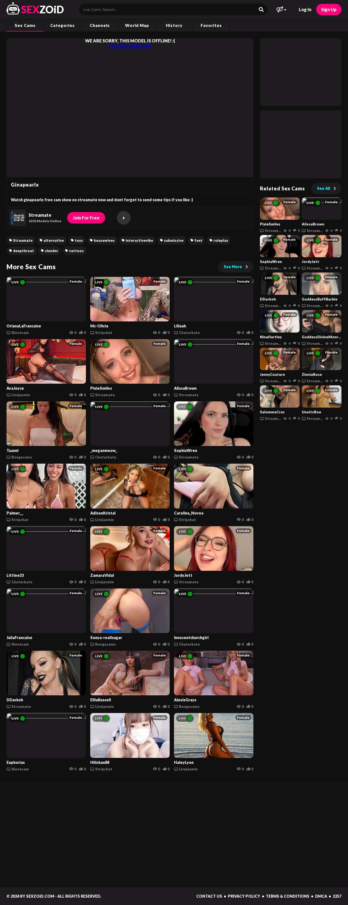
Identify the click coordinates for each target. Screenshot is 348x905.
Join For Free (86, 217)
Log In (305, 9)
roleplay (220, 240)
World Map (137, 25)
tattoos (76, 251)
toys (79, 240)
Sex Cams (25, 25)
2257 (337, 896)
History (174, 25)
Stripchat (103, 332)
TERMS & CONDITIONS (287, 896)
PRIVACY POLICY (244, 896)
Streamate (23, 240)
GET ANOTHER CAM (130, 45)
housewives (104, 240)
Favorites (211, 25)
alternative (54, 240)
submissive (174, 240)
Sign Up (329, 9)
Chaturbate (189, 332)
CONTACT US (209, 896)
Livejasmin (20, 395)
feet (198, 240)
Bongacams (21, 457)
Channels (100, 25)
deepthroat (23, 251)
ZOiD (42, 9)
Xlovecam (20, 332)
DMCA (321, 896)
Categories (62, 25)
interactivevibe (139, 240)
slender (51, 251)
